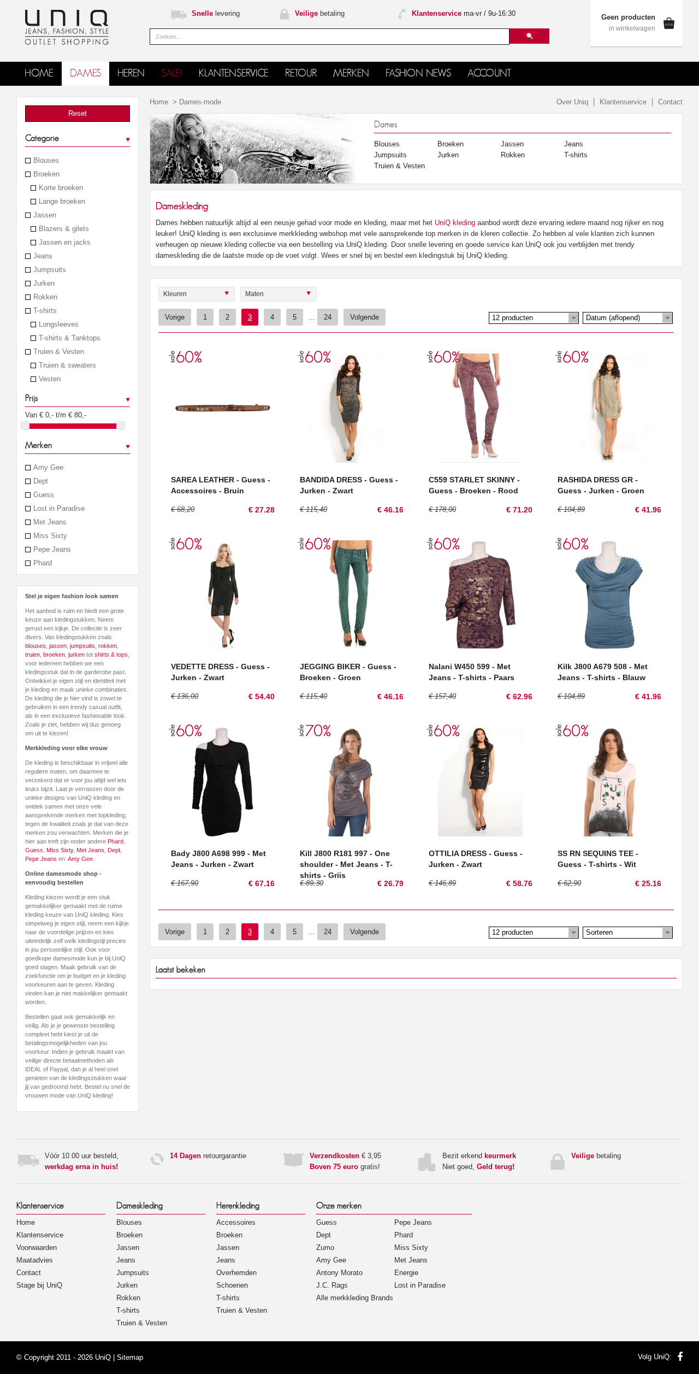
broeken (54, 654)
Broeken (46, 174)
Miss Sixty (50, 536)
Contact (670, 102)
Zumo (325, 1247)
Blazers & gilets (64, 229)
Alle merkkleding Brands (354, 1298)
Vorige (175, 317)
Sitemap (130, 1357)
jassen (58, 645)
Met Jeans (50, 522)
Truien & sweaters (67, 365)
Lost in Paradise (59, 508)
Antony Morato (339, 1273)
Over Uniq (572, 102)
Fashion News (418, 73)
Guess (43, 495)
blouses (35, 645)
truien (32, 654)
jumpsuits (82, 645)
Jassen (44, 215)
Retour (301, 73)
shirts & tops (111, 654)
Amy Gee (48, 467)
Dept (40, 481)
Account (489, 73)
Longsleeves (59, 324)
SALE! (171, 73)
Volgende (364, 317)
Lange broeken (62, 201)
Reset (77, 113)
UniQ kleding (455, 223)
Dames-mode (200, 102)
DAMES (85, 73)
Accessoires (236, 1222)
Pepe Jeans (52, 549)
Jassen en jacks (65, 242)
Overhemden (236, 1273)
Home (159, 102)
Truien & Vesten (58, 352)
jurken (76, 654)
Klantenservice (623, 102)
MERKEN (351, 73)
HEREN (131, 73)
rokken (107, 645)
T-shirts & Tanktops (69, 338)
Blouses (46, 160)
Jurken (44, 283)
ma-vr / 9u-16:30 (464, 13)
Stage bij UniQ (39, 1285)
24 (327, 317)
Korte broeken (61, 188)
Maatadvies (34, 1260)
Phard (42, 563)
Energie (406, 1273)
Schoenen (232, 1285)
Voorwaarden (36, 1247)
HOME (39, 73)
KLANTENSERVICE (234, 73)
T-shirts (45, 311)
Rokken (45, 297)
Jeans (42, 256)
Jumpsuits (49, 270)
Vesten (50, 379)
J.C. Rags (332, 1285)
